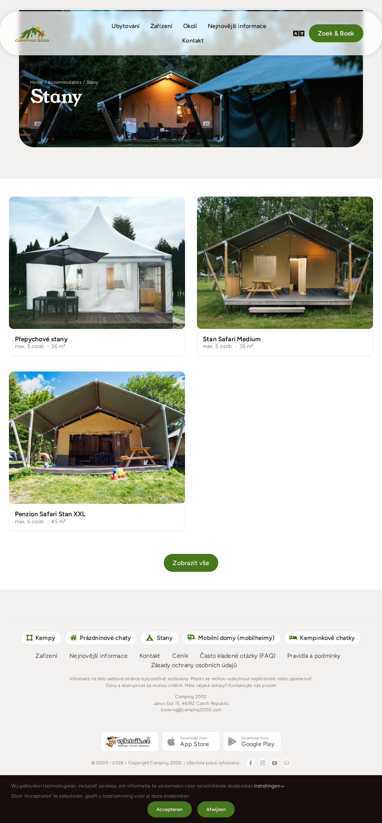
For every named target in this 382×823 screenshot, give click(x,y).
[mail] (286, 763)
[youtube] (274, 763)
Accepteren (169, 809)
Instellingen (267, 786)
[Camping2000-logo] (32, 27)
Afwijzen (216, 809)
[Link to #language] (298, 33)
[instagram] (263, 763)
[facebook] (251, 763)
